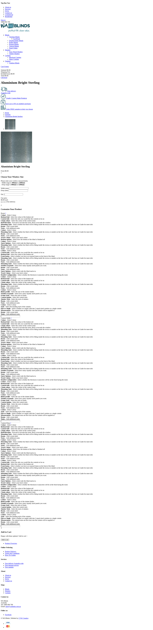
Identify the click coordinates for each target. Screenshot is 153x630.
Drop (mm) (4, 190)
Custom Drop (6, 423)
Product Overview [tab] (11, 543)
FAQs (7, 11)
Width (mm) (5, 188)
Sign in (3, 20)
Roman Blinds (14, 44)
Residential (8, 16)
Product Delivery (10, 551)
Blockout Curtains (15, 57)
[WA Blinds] (15, 31)
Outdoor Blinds (14, 63)
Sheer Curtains (14, 59)
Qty (2, 194)
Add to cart (5, 540)
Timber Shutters (14, 54)
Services (8, 9)
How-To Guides (10, 555)
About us (8, 7)
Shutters (7, 50)
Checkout (4, 77)
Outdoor (8, 61)
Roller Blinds (13, 42)
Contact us (8, 13)
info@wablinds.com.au (13, 606)
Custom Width (6, 318)
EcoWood (16, 39)
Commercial (9, 15)
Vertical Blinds (14, 46)
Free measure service (12, 565)
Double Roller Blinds (16, 41)
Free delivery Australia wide (14, 563)
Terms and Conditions (12, 553)
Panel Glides (13, 48)
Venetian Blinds (14, 37)
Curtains (8, 55)
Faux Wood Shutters (16, 52)
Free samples (9, 567)
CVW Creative (23, 618)
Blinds (7, 35)
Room (3, 213)
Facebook (8, 615)
